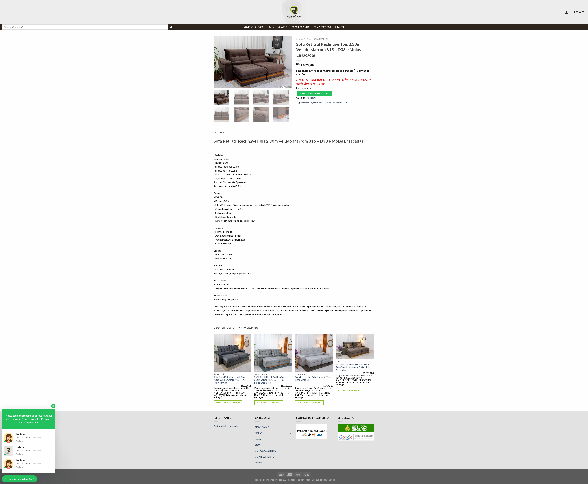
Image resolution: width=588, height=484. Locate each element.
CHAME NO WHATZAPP (314, 93)
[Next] (373, 372)
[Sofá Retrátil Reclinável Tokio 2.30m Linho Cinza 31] (314, 353)
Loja (308, 39)
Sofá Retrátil (321, 39)
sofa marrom (306, 102)
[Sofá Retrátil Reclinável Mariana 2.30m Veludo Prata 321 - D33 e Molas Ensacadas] (273, 353)
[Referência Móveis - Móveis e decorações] (294, 12)
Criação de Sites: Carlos (323, 479)
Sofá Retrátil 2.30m (340, 102)
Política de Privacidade (226, 426)
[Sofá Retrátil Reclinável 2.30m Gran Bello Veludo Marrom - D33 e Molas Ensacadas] (355, 346)
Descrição (220, 132)
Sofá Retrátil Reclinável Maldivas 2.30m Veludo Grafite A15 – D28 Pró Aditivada (229, 380)
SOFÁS (261, 27)
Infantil (340, 27)
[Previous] (213, 372)
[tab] (220, 133)
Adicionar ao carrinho (228, 403)
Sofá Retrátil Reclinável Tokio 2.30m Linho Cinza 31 (312, 378)
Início (299, 39)
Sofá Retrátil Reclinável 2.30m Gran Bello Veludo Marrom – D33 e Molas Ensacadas (353, 367)
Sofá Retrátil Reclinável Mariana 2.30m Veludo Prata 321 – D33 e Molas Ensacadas (270, 380)
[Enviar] (170, 27)
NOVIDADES (249, 27)
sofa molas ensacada (322, 102)
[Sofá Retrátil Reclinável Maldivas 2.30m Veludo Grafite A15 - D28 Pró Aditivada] (232, 353)
